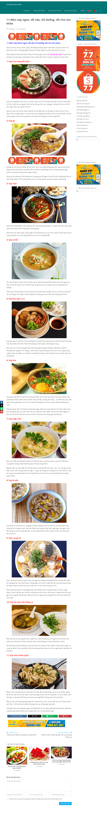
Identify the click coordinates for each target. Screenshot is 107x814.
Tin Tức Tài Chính (81, 128)
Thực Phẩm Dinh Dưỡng (83, 122)
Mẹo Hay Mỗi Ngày (82, 110)
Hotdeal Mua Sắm (14, 4)
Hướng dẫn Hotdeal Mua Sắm (85, 107)
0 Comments (22, 29)
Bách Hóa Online (81, 100)
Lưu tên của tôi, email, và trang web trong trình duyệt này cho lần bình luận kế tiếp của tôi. (35, 799)
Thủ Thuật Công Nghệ (82, 116)
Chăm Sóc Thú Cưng (82, 103)
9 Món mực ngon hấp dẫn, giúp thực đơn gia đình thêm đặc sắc (61, 761)
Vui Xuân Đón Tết (81, 131)
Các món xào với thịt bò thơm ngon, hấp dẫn (17, 767)
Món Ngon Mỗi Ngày (82, 113)
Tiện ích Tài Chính (81, 125)
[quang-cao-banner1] (36, 723)
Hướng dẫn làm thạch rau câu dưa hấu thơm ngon (39, 763)
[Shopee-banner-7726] (36, 36)
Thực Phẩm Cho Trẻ (82, 119)
